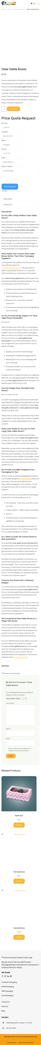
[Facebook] (2, 976)
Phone (3, 149)
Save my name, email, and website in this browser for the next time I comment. (19, 749)
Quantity (4, 132)
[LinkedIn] (8, 976)
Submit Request (10, 186)
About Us (4, 1006)
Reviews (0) (8, 204)
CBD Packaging (7, 991)
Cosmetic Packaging (9, 982)
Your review (10, 703)
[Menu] (38, 3)
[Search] (34, 3)
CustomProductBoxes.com (11, 268)
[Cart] (31, 4)
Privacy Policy (11, 1042)
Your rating (11, 698)
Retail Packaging (7, 986)
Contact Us (5, 1002)
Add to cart (13, 109)
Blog (3, 1011)
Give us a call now (20, 657)
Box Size (4, 123)
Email (3, 158)
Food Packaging (14, 191)
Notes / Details (6, 166)
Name (3, 140)
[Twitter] (11, 976)
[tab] (20, 199)
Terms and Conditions (26, 1042)
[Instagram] (5, 976)
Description (8, 199)
